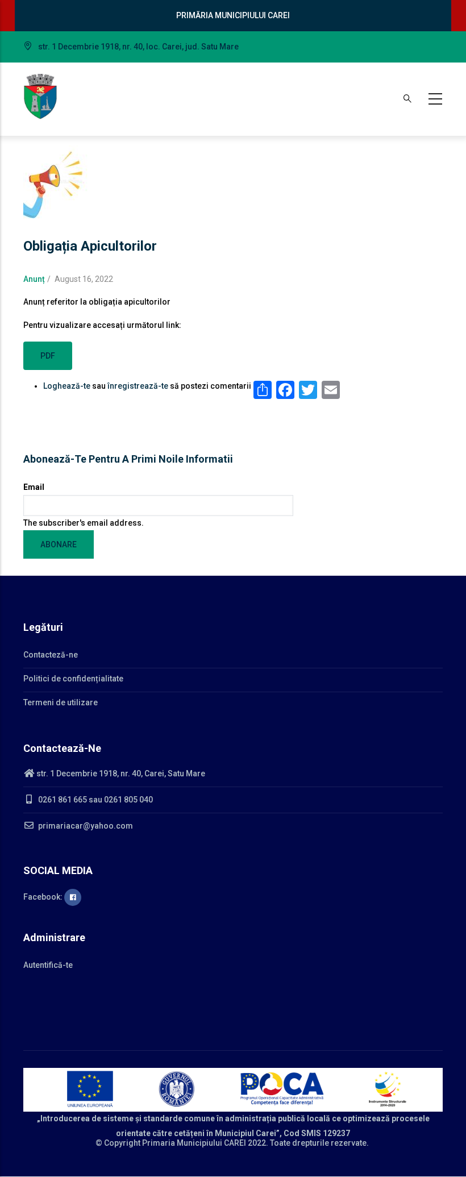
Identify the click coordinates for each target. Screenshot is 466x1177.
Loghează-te (66, 385)
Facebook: (43, 896)
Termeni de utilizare (60, 702)
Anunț (34, 279)
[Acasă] (40, 97)
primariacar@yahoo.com (84, 825)
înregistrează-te (137, 385)
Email (33, 487)
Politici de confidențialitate (73, 678)
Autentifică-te (48, 965)
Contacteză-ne (50, 654)
